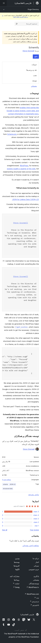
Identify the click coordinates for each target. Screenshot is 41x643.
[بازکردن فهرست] (3, 3)
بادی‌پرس (34, 605)
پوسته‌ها (16, 562)
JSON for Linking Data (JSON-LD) (25, 199)
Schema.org (11, 134)
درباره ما (36, 558)
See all (4, 530)
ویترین (17, 558)
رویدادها (16, 580)
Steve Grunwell (28, 51)
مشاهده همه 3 (6, 479)
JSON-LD (12, 484)
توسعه (34, 81)
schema (5, 484)
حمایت (16, 584)
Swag (16, 587)
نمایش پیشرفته (33, 495)
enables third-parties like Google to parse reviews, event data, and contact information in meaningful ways (23, 111)
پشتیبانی (34, 86)
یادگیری (36, 576)
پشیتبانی (36, 580)
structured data (8, 488)
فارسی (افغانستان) (27, 614)
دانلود (36, 56)
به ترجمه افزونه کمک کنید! (15, 16)
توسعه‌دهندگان (34, 584)
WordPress (24, 166)
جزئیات (34, 65)
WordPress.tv (32, 587)
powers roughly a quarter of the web (21, 169)
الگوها (17, 569)
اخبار (37, 562)
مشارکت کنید (14, 576)
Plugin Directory (33, 9)
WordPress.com (32, 594)
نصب (35, 75)
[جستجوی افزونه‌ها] (17, 24)
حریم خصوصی (34, 569)
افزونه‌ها (16, 566)
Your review (34, 530)
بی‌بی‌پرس (34, 601)
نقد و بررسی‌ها (31, 70)
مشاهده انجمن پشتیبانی (30, 545)
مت (36, 598)
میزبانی (36, 566)
